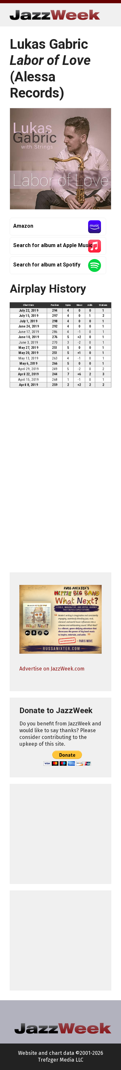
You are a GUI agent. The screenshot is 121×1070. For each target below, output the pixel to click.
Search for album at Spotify (46, 265)
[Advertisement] (60, 834)
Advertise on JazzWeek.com (52, 669)
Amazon (23, 226)
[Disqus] (60, 483)
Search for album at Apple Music (53, 245)
